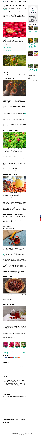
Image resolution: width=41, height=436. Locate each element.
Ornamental (24, 1)
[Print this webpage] (17, 357)
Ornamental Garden (7, 3)
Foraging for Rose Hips (8, 47)
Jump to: (6, 44)
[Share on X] (9, 357)
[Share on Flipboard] (40, 220)
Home (4, 3)
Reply (24, 371)
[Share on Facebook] (40, 216)
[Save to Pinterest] (40, 218)
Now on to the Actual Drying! (9, 50)
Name (4, 411)
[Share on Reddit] (19, 357)
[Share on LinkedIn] (13, 357)
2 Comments (5, 9)
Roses (12, 3)
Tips (27, 1)
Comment (5, 399)
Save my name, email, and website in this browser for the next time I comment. (14, 420)
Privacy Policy (10, 430)
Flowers (15, 1)
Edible (12, 1)
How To (19, 1)
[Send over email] (15, 357)
